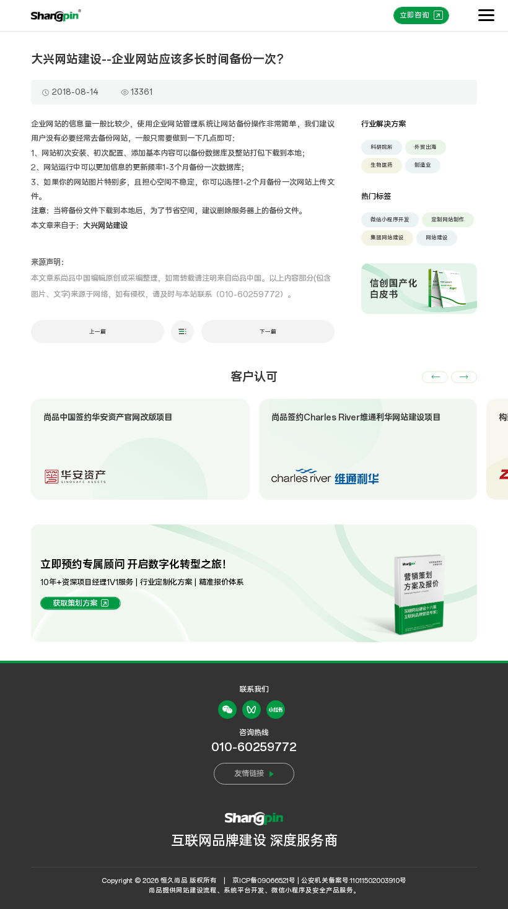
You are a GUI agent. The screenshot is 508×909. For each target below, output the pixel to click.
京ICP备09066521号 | (265, 881)
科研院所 (381, 147)
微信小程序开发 (389, 219)
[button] (435, 377)
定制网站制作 (448, 219)
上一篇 (97, 331)
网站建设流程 (196, 891)
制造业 (422, 165)
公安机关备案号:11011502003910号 (353, 881)
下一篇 (268, 331)
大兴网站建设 (105, 225)
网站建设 (437, 237)
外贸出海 (425, 147)
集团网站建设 (387, 237)
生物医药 (381, 165)
